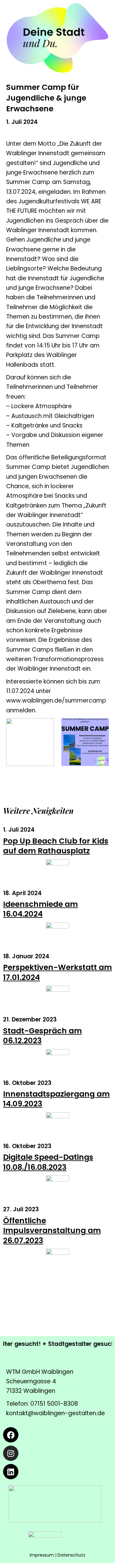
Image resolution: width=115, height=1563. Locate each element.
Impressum (42, 1555)
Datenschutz (71, 1555)
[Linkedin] (10, 1471)
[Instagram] (10, 1453)
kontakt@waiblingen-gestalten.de (55, 1413)
